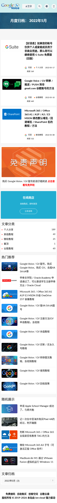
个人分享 (39, 68)
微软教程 (39, 135)
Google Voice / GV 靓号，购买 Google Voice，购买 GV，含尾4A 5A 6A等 (37, 268)
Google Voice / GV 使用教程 (35, 371)
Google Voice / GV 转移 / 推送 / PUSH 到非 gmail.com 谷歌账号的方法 (39, 85)
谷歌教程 (39, 97)
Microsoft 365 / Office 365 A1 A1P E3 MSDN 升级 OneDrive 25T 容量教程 (36, 296)
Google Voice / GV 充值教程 (35, 332)
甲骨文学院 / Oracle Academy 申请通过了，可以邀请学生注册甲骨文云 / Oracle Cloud (37, 282)
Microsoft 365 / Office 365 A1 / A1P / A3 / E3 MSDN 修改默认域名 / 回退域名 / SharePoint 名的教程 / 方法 (39, 118)
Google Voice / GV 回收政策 (35, 384)
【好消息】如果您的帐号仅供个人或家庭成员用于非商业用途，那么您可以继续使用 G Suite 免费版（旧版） (38, 51)
